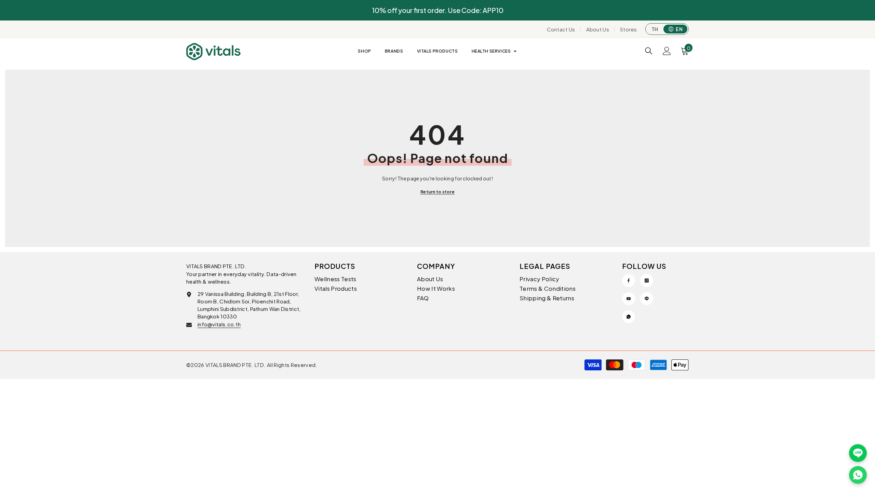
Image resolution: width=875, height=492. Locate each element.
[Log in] (667, 51)
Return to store (437, 191)
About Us (597, 29)
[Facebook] (628, 280)
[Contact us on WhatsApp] (858, 475)
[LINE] (646, 298)
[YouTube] (628, 298)
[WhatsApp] (628, 316)
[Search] (648, 50)
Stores (628, 29)
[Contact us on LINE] (858, 453)
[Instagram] (646, 280)
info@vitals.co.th (219, 324)
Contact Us (561, 29)
